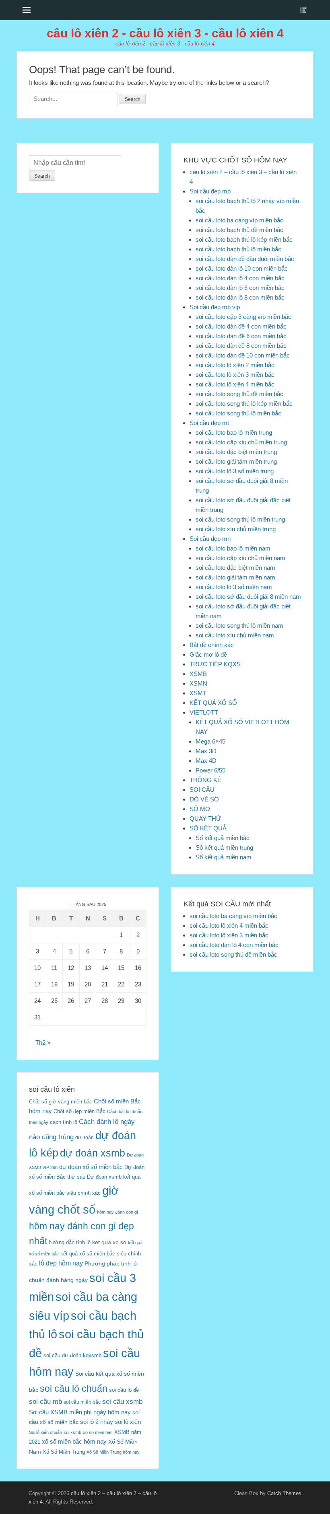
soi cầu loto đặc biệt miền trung (236, 451)
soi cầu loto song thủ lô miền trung (240, 519)
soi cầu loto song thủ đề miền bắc (239, 393)
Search (42, 176)
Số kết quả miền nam (224, 857)
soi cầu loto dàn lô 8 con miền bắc (240, 297)
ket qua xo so (109, 1242)
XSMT (198, 693)
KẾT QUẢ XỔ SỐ (213, 702)
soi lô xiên (128, 1421)
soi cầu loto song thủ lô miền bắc (238, 413)
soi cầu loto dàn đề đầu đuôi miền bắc (245, 258)
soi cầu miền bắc (82, 1402)
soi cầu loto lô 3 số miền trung (235, 471)
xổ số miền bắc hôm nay (74, 1441)
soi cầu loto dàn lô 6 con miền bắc (240, 287)
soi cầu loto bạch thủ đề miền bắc (239, 229)
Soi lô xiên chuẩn (45, 1432)
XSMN (198, 683)
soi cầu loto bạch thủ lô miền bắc (238, 249)
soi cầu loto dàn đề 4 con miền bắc (241, 326)
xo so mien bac (98, 1432)
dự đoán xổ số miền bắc (91, 1166)
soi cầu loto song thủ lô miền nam (239, 625)
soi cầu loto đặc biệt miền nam (235, 567)
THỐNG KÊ (205, 780)
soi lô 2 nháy (96, 1421)
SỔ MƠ (200, 808)
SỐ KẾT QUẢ (208, 828)
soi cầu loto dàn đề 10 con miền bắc (243, 355)
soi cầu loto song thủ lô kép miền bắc (244, 403)
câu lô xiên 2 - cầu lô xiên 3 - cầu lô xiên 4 (165, 33)
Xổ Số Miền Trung (64, 1452)
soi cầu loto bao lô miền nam (233, 548)
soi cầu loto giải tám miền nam (235, 577)
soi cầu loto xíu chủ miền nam (235, 635)
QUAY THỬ (205, 818)
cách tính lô (63, 1122)
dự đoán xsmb (92, 1153)
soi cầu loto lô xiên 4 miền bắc (235, 384)
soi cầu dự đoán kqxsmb (72, 1355)
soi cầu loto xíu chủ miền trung (236, 529)
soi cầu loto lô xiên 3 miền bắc (235, 374)
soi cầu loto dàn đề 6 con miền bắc (241, 336)
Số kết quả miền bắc (223, 837)
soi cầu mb (45, 1401)
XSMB (198, 673)
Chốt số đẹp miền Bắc (79, 1111)
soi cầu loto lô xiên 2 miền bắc (235, 365)
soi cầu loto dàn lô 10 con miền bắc (242, 268)
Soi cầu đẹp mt (209, 422)
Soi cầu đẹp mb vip (215, 307)
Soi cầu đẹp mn (210, 538)
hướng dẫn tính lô (70, 1242)
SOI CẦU (202, 789)
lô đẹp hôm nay (61, 1263)
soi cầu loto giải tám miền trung (236, 461)
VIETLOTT (204, 712)
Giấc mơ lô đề (208, 654)
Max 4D (206, 760)
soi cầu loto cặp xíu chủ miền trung (241, 442)
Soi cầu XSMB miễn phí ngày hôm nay (80, 1412)
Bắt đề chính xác (212, 644)
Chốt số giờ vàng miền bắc (60, 1102)
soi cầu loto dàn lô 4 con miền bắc (240, 278)
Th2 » (42, 1042)
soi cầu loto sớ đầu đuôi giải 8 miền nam (248, 596)
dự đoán (84, 1137)
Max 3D (206, 751)
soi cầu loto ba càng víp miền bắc (239, 220)
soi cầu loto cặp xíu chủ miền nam (240, 558)
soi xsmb (72, 1432)
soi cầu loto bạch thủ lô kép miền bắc (244, 239)
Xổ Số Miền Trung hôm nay (113, 1452)
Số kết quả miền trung (224, 847)
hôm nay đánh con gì (117, 1212)
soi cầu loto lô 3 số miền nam (234, 586)
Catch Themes (284, 1493)
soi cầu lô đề (124, 1390)
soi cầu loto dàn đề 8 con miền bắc (241, 345)
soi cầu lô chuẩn (73, 1388)
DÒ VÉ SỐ (204, 799)
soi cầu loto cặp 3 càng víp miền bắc (243, 316)
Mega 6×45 (210, 741)
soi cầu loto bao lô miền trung (234, 432)
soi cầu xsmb (122, 1401)
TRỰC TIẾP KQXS (215, 664)
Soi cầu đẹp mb (210, 191)
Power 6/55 (210, 770)
